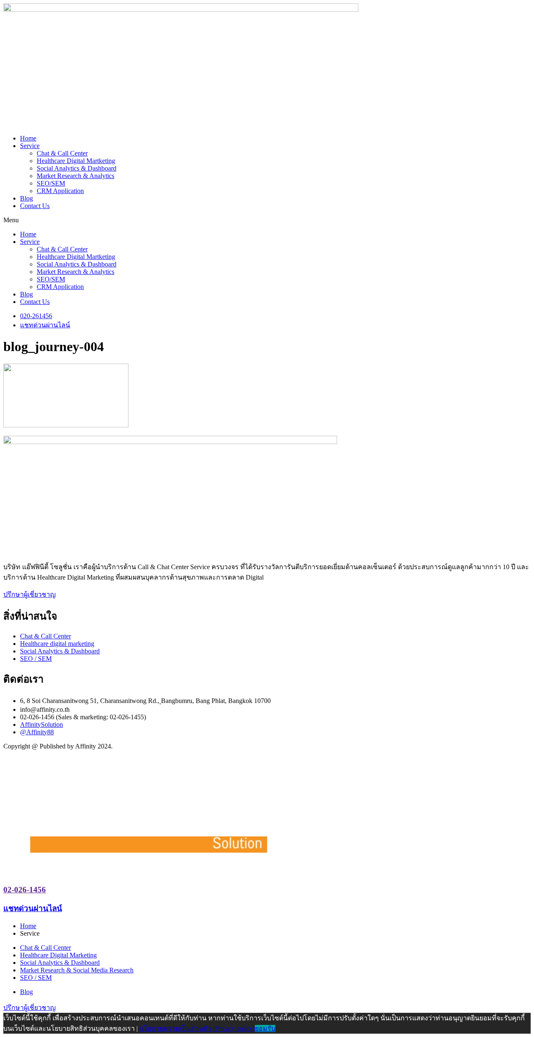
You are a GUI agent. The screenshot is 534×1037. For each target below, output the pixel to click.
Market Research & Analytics (75, 175)
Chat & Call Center (62, 153)
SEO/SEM (51, 183)
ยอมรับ (265, 1028)
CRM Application (60, 190)
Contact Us (35, 205)
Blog (26, 198)
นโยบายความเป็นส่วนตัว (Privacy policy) (197, 1028)
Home (28, 138)
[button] (267, 220)
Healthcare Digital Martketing (76, 160)
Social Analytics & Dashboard (76, 168)
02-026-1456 (24, 889)
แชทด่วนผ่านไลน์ (32, 908)
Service (30, 145)
